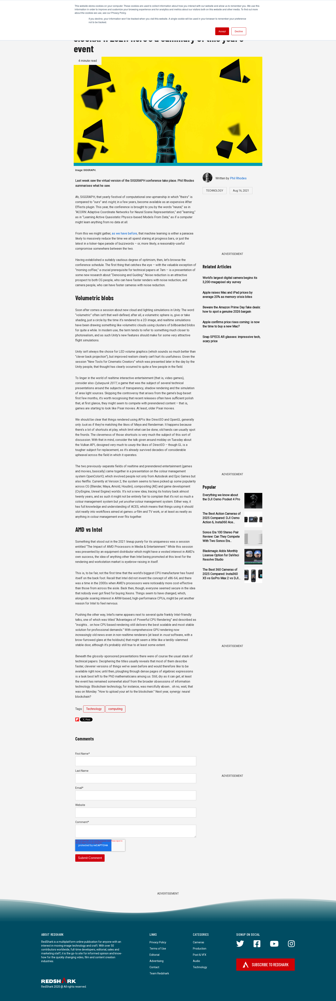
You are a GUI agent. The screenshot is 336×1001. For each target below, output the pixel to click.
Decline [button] (239, 31)
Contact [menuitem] (154, 967)
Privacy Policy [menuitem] (158, 942)
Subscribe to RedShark (270, 964)
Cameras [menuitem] (198, 942)
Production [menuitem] (199, 948)
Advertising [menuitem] (157, 961)
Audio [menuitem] (196, 961)
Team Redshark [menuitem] (159, 973)
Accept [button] (222, 31)
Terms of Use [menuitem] (158, 948)
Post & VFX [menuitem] (199, 954)
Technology (94, 709)
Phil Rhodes (238, 178)
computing (115, 709)
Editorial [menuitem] (154, 954)
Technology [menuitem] (200, 967)
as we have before (124, 233)
